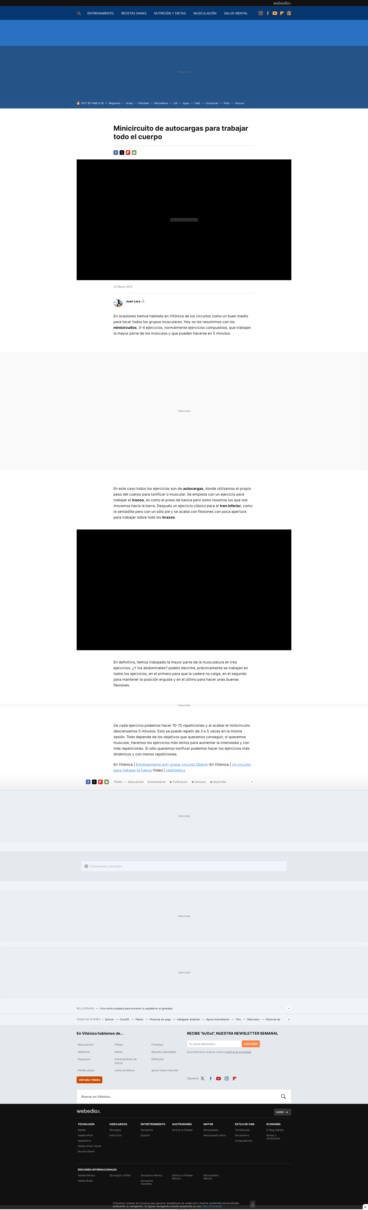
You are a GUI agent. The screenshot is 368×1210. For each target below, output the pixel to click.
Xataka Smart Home (89, 1146)
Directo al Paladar (182, 1129)
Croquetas (212, 103)
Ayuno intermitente (218, 1019)
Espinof (145, 1135)
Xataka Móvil (85, 1135)
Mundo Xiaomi (86, 1151)
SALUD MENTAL (236, 13)
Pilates (140, 1019)
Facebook (267, 13)
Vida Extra (115, 1135)
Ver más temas (89, 1079)
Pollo (226, 103)
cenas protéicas (125, 1070)
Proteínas (157, 1044)
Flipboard (282, 13)
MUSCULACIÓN (204, 13)
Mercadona (161, 103)
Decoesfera (242, 1135)
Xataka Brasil (85, 1180)
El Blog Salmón (275, 1129)
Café (197, 103)
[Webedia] (282, 3)
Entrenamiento (157, 781)
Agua (186, 103)
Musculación (136, 781)
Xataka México (86, 1175)
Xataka (82, 1129)
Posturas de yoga (160, 1019)
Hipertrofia (219, 781)
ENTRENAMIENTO (100, 13)
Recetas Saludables (163, 1051)
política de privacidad (238, 1051)
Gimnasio (200, 781)
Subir (280, 1112)
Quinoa (109, 1019)
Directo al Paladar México (182, 1177)
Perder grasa (86, 1070)
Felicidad (143, 103)
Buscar (283, 1096)
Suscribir (251, 1043)
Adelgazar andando (189, 1019)
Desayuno (84, 1059)
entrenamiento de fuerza (126, 1061)
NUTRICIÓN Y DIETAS (170, 13)
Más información (212, 1206)
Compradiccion (244, 1140)
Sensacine (147, 1129)
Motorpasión (211, 1129)
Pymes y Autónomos (273, 1137)
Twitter (122, 152)
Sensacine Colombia (147, 1182)
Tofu (239, 1019)
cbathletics (175, 770)
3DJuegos (115, 1129)
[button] (135, 301)
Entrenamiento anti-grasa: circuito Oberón (172, 764)
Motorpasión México (211, 1177)
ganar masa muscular (164, 1070)
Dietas (118, 1051)
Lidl (175, 103)
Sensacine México (151, 1175)
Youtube (275, 13)
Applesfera (84, 1140)
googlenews (289, 13)
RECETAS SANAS (133, 13)
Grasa (129, 103)
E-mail (134, 152)
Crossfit (125, 1019)
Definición (157, 1059)
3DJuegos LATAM (120, 1175)
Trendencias (242, 1129)
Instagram (260, 13)
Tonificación (179, 781)
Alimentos (84, 1051)
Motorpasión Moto (215, 1135)
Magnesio (114, 103)
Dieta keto (253, 1019)
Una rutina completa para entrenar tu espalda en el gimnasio (136, 1008)
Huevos (239, 103)
